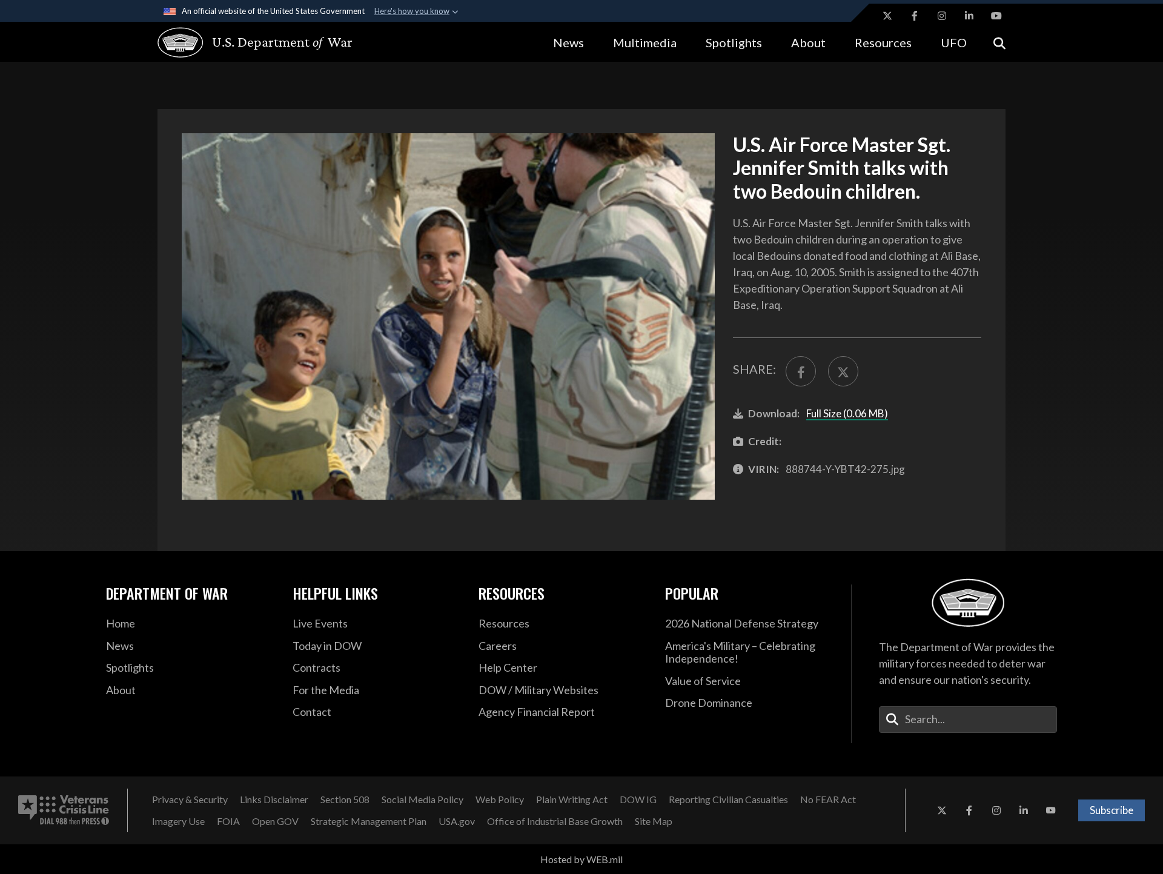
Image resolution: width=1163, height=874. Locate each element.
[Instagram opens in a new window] (942, 16)
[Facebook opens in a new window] (915, 16)
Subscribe (1111, 810)
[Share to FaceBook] (801, 371)
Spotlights (734, 42)
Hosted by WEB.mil (581, 859)
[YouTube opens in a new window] (996, 16)
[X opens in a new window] (887, 16)
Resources (883, 42)
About (808, 42)
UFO (954, 42)
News (568, 42)
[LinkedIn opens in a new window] (969, 16)
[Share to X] (843, 371)
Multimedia (645, 42)
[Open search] (999, 42)
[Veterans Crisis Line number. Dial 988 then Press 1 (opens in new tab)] (63, 810)
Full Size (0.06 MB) (847, 413)
